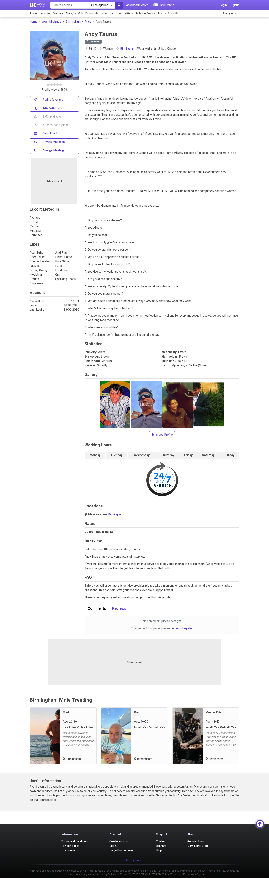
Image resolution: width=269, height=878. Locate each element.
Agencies (45, 13)
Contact (161, 841)
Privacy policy (70, 846)
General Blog (195, 841)
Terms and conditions (75, 841)
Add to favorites (53, 99)
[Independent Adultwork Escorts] (38, 5)
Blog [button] (161, 13)
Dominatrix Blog (197, 846)
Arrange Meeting (53, 150)
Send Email (50, 133)
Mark (66, 712)
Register (187, 628)
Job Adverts (107, 13)
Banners (161, 846)
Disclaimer (68, 850)
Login (223, 5)
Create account (118, 841)
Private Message (54, 142)
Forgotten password (122, 850)
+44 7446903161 (54, 108)
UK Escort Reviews (145, 13)
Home (33, 21)
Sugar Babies (175, 13)
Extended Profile (162, 434)
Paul (137, 712)
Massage (58, 13)
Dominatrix (91, 13)
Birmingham (73, 21)
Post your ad (230, 13)
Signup (235, 5)
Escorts (34, 13)
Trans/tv (71, 13)
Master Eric (214, 712)
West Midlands (51, 21)
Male (80, 13)
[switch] (155, 4)
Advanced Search (137, 5)
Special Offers (124, 13)
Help (159, 850)
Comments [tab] (97, 608)
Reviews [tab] (119, 608)
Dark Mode (167, 5)
